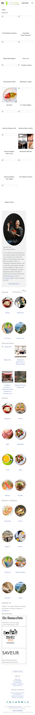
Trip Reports (17, 694)
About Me (17, 679)
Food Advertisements (16, 292)
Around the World (17, 697)
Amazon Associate (15, 706)
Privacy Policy (17, 685)
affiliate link (5, 610)
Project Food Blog (17, 683)
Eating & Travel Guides (17, 692)
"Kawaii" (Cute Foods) (17, 696)
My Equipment (17, 680)
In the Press (17, 682)
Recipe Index (9, 276)
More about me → (14, 283)
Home (3, 9)
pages (11, 278)
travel (7, 278)
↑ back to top (17, 671)
